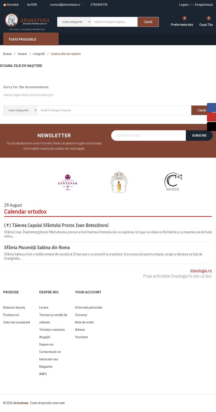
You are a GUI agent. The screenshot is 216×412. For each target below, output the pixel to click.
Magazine (46, 366)
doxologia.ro (201, 270)
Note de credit (84, 322)
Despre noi (46, 344)
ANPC (43, 374)
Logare (184, 4)
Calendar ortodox (25, 211)
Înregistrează (201, 4)
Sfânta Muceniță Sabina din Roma (37, 247)
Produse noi (11, 315)
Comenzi (81, 315)
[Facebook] (211, 107)
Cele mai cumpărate (16, 322)
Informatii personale (88, 307)
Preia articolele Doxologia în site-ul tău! (177, 276)
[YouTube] (211, 117)
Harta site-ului (48, 359)
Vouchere (81, 337)
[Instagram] (211, 126)
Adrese (80, 329)
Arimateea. (22, 403)
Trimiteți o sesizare (52, 329)
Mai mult (147, 51)
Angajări (44, 337)
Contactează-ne (50, 352)
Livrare (43, 307)
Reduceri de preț (14, 307)
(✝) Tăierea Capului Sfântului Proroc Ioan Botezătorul (56, 225)
